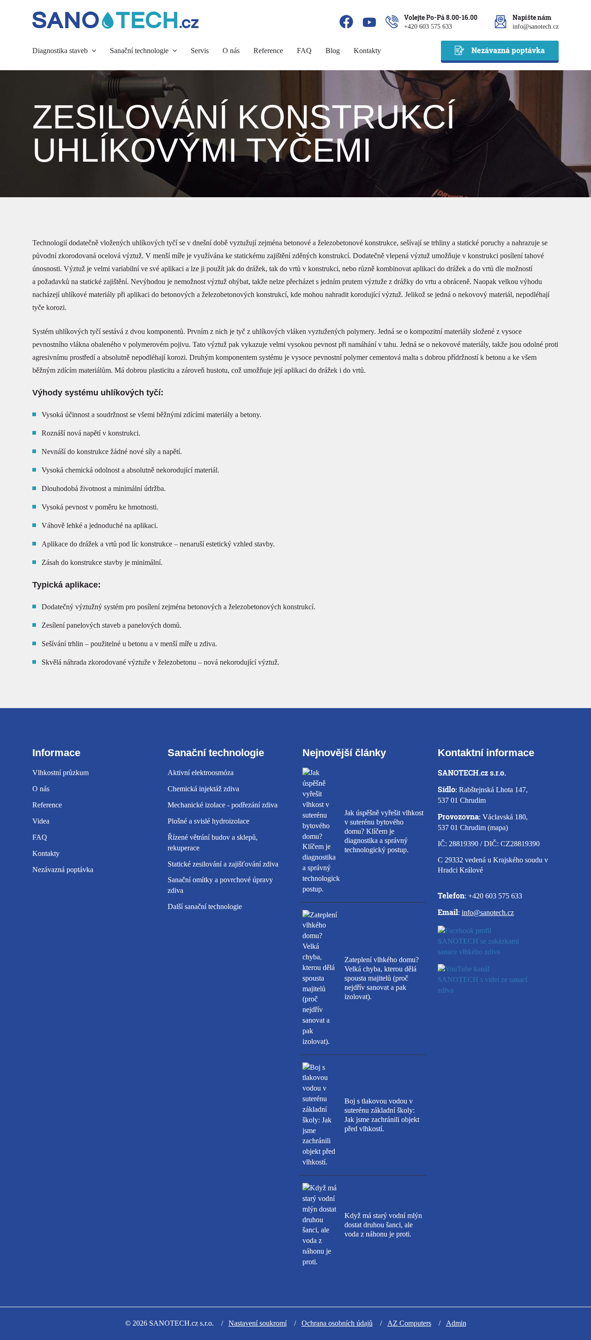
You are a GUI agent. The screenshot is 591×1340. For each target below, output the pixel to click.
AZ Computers (409, 1323)
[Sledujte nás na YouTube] (369, 23)
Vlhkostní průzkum (60, 772)
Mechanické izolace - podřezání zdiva (222, 805)
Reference (268, 51)
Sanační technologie (140, 51)
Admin (456, 1323)
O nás (231, 51)
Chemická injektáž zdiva (203, 789)
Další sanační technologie (205, 906)
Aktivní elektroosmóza (201, 772)
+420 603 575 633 (428, 26)
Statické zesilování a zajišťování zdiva (223, 864)
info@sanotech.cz (536, 26)
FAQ (304, 51)
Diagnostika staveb (61, 51)
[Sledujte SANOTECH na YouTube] (498, 981)
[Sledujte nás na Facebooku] (346, 23)
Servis (200, 51)
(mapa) (498, 827)
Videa (40, 821)
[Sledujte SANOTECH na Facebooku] (498, 943)
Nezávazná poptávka (508, 50)
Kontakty (367, 51)
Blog (333, 51)
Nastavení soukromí (258, 1323)
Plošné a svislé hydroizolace (208, 821)
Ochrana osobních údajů (337, 1323)
